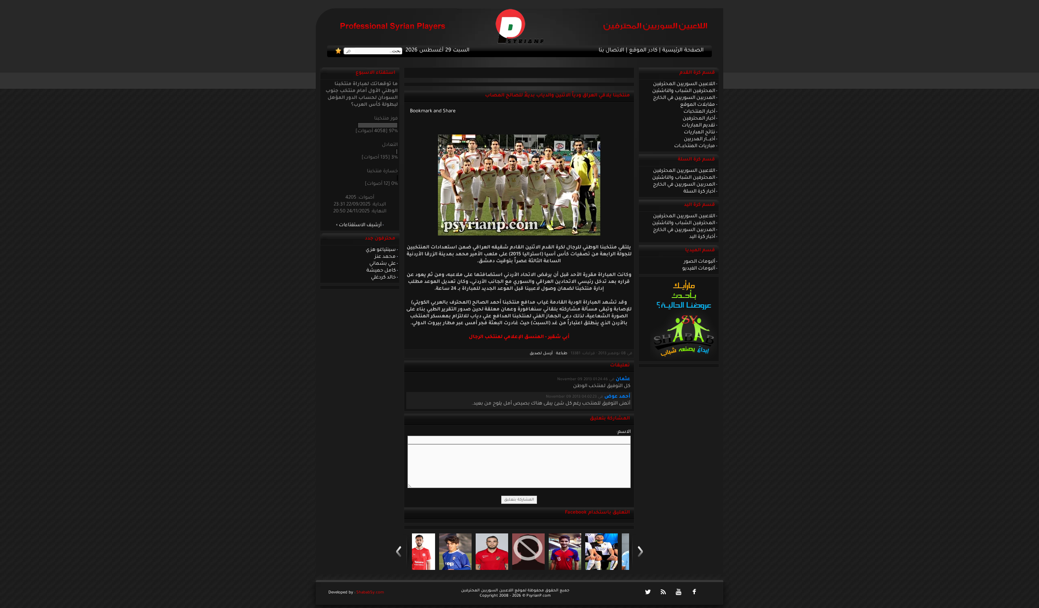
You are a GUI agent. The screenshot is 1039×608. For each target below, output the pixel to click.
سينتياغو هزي (381, 250)
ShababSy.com (370, 593)
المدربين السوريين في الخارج (684, 98)
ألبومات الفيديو (698, 269)
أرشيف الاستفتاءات (360, 225)
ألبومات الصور (699, 262)
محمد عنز (385, 257)
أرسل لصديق (541, 353)
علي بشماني (382, 264)
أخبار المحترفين (699, 119)
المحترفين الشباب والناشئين (683, 91)
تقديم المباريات (698, 125)
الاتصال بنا (611, 51)
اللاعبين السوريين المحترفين (684, 84)
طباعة (561, 353)
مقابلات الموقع (697, 105)
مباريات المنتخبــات (694, 146)
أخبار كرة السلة (699, 192)
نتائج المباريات (699, 132)
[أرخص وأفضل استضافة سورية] (683, 359)
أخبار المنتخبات (699, 112)
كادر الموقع (643, 51)
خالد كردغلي (383, 277)
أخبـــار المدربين (699, 139)
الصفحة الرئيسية (683, 51)
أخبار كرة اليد (702, 237)
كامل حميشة (381, 271)
